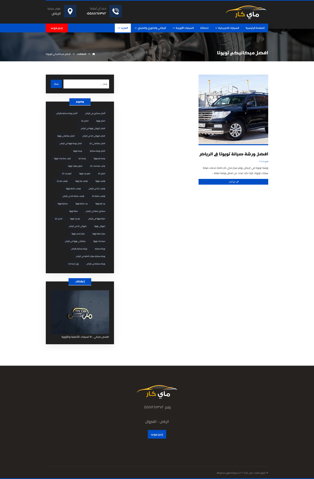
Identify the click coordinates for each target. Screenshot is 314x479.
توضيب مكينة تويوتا (73, 188)
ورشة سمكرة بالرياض (79, 249)
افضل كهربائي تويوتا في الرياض (93, 128)
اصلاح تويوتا (100, 121)
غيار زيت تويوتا (75, 218)
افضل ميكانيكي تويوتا (66, 136)
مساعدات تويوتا (99, 241)
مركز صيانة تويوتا (99, 233)
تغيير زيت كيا (66, 173)
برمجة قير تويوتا (99, 158)
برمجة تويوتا (77, 151)
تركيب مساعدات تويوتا (62, 158)
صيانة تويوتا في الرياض (96, 218)
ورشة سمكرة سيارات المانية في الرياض (90, 256)
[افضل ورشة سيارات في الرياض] (246, 11)
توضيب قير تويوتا (81, 181)
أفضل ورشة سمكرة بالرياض (66, 113)
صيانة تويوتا (73, 211)
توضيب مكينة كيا (98, 196)
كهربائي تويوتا (99, 226)
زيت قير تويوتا (100, 203)
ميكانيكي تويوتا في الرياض (75, 241)
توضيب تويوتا (100, 181)
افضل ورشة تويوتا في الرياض (71, 143)
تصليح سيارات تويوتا (75, 166)
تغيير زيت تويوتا (84, 173)
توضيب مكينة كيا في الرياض (73, 196)
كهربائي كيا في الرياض (78, 226)
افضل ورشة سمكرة (97, 151)
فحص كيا (58, 218)
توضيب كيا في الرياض (97, 188)
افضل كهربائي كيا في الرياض (93, 136)
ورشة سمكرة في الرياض (96, 264)
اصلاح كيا (84, 121)
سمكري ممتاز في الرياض (95, 211)
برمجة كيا (82, 158)
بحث (56, 84)
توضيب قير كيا (62, 181)
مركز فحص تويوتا (78, 233)
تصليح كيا (101, 173)
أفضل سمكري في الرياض (95, 113)
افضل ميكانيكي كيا (97, 143)
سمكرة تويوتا (63, 203)
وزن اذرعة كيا (74, 264)
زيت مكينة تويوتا (82, 203)
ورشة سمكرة (100, 249)
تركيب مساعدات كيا (97, 166)
